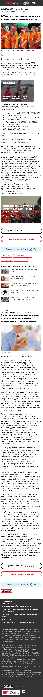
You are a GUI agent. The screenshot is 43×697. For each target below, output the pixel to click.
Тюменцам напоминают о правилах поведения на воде (22, 277)
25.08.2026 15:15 (7, 310)
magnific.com (6, 353)
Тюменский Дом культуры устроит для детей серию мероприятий (18, 209)
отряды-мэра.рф (14, 151)
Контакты (6, 620)
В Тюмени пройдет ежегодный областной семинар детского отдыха (24, 284)
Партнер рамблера (21, 686)
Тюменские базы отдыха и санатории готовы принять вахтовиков (23, 298)
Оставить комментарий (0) (21, 239)
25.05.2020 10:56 (7, 9)
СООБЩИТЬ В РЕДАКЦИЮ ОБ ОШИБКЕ (18, 623)
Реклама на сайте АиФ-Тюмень (16, 606)
